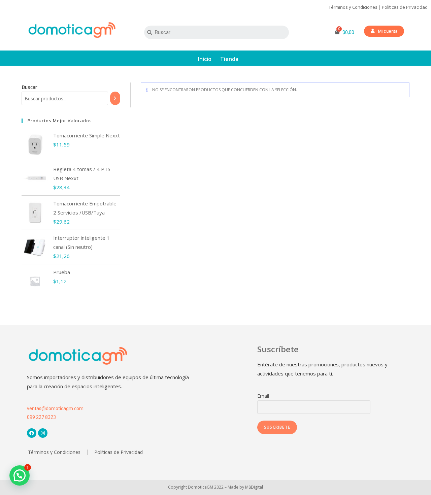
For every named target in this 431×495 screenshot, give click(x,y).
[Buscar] (115, 98)
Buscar (29, 87)
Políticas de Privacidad (405, 7)
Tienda (229, 59)
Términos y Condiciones (353, 7)
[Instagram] (42, 433)
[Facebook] (31, 433)
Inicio (204, 59)
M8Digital (254, 487)
